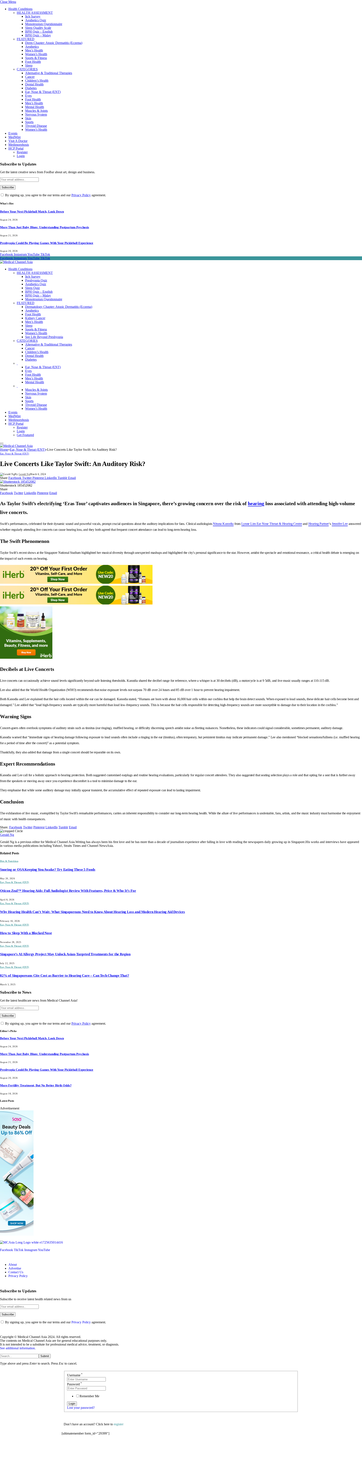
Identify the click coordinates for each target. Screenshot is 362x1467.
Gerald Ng (24, 474)
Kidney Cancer (35, 318)
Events (12, 133)
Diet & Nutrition (9, 861)
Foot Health (33, 61)
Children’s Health (36, 80)
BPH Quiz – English (39, 31)
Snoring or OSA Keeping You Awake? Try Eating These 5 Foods (47, 870)
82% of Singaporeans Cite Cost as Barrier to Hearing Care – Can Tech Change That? (64, 976)
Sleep (28, 65)
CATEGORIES (27, 69)
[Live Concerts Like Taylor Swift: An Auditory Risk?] (18, 481)
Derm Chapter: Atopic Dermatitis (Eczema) (53, 43)
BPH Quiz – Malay (38, 35)
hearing (256, 503)
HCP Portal (15, 148)
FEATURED (25, 39)
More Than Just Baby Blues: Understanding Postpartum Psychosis (44, 227)
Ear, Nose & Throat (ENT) (43, 92)
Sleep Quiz (32, 288)
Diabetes (31, 88)
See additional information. (18, 1348)
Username (75, 1375)
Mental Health (34, 107)
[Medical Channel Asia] (16, 262)
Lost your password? (81, 1407)
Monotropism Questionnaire (43, 24)
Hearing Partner (318, 524)
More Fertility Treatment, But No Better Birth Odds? (35, 1085)
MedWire (14, 137)
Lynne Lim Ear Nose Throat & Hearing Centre (271, 524)
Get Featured (25, 435)
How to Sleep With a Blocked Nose (26, 933)
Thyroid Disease (36, 126)
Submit (44, 1356)
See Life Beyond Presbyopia (44, 337)
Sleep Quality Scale (38, 28)
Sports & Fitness (36, 58)
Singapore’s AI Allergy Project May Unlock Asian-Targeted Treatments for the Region (65, 954)
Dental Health (34, 84)
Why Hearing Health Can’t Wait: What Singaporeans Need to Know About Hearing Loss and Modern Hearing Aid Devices (92, 912)
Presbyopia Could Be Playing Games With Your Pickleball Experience (46, 243)
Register (22, 152)
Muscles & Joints (36, 110)
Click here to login (96, 1444)
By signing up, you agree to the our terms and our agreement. (55, 195)
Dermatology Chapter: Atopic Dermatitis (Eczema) (58, 307)
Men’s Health (34, 50)
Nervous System (36, 114)
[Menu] (1, 443)
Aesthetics (32, 46)
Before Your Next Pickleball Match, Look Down (32, 211)
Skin (28, 118)
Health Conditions (20, 9)
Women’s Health (36, 54)
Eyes (28, 95)
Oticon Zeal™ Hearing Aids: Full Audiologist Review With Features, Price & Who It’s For (68, 891)
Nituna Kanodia (223, 524)
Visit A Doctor (17, 141)
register (118, 1424)
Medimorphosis (18, 144)
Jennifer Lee (340, 524)
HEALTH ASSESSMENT (35, 12)
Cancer (30, 77)
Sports (29, 122)
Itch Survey (32, 16)
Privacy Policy (81, 195)
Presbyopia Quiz (36, 280)
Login (21, 156)
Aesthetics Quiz (35, 20)
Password (74, 1384)
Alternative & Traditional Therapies (48, 73)
